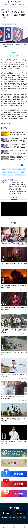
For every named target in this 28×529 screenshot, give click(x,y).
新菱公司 (5, 175)
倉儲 (20, 169)
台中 (16, 24)
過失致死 (10, 172)
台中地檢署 (18, 175)
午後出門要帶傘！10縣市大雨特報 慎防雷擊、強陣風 (18, 192)
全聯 (5, 24)
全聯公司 (16, 172)
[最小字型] (10, 55)
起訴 (4, 172)
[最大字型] (17, 55)
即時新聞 (10, 180)
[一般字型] (14, 55)
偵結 (24, 169)
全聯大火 (10, 24)
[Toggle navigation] (25, 525)
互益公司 (23, 172)
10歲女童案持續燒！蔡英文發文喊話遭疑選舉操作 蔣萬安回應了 (18, 183)
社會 (8, 9)
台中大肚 (11, 175)
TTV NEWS (3, 9)
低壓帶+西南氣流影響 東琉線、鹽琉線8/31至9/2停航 (18, 188)
